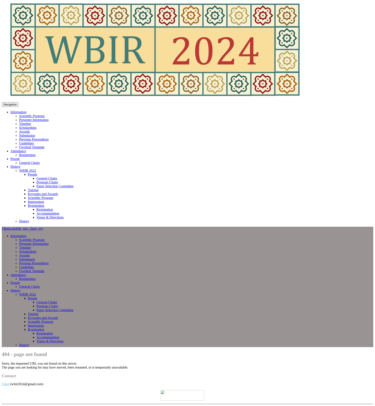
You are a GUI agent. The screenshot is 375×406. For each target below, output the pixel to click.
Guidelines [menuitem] (26, 143)
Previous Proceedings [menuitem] (34, 139)
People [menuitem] (15, 159)
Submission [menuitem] (27, 135)
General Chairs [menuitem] (29, 163)
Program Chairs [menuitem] (47, 182)
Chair (5, 384)
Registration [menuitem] (27, 155)
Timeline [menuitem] (25, 124)
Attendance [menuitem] (18, 151)
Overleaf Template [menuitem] (31, 147)
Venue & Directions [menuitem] (50, 217)
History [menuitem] (15, 166)
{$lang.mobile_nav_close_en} (22, 228)
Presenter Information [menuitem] (34, 120)
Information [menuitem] (18, 112)
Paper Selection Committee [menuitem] (55, 186)
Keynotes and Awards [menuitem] (43, 194)
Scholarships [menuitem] (27, 127)
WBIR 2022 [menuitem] (27, 170)
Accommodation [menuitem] (47, 213)
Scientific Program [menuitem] (31, 116)
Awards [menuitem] (24, 131)
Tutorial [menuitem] (33, 190)
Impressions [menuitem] (36, 202)
